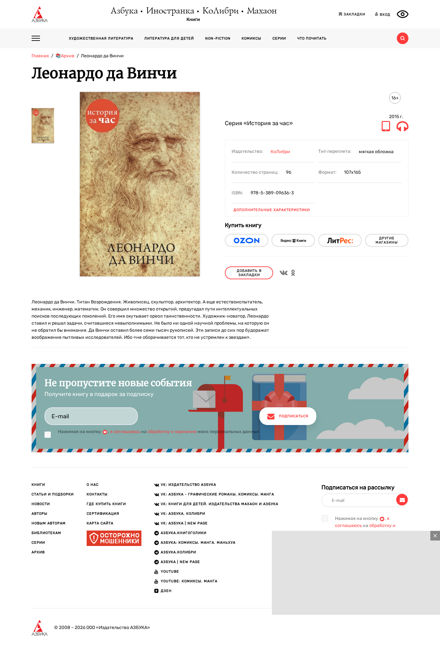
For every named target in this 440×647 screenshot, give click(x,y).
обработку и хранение (172, 431)
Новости (41, 504)
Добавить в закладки (249, 273)
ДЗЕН (166, 591)
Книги (193, 19)
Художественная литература (101, 38)
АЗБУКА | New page (180, 562)
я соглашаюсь (125, 431)
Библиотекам (46, 533)
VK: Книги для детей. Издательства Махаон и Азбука (219, 504)
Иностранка (170, 11)
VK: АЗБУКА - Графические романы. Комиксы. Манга (217, 494)
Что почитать (312, 38)
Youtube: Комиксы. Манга (189, 581)
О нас (93, 485)
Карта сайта (100, 523)
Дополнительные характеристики (272, 210)
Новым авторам (49, 523)
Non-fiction (218, 38)
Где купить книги (106, 504)
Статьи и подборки (53, 494)
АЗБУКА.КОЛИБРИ (178, 552)
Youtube (170, 571)
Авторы (39, 514)
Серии (279, 38)
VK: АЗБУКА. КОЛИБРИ (183, 514)
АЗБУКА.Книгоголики (183, 533)
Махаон (261, 11)
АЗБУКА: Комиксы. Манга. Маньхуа (198, 543)
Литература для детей (169, 38)
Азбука (124, 11)
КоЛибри (220, 11)
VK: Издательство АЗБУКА (188, 485)
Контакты (97, 494)
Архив (38, 552)
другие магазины (387, 240)
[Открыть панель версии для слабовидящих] (402, 14)
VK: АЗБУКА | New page (184, 523)
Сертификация (103, 514)
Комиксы (251, 38)
